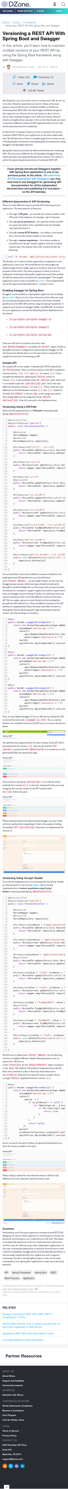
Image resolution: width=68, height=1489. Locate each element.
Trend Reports (25, 11)
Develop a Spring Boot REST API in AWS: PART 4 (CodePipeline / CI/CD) (27, 1315)
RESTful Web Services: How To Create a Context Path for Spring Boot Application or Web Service (31, 1325)
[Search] (63, 4)
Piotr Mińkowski (20, 66)
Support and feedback (13, 1380)
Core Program (9, 1415)
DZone (6, 22)
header (36, 885)
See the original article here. (19, 1289)
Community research (12, 1385)
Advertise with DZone (12, 1394)
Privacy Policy (9, 1435)
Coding (16, 22)
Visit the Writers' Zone (13, 1419)
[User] (55, 4)
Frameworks (29, 22)
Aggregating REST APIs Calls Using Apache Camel (28, 1333)
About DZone (8, 1375)
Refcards (8, 11)
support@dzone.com (12, 1458)
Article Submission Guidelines (17, 1405)
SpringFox (10, 297)
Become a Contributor (13, 1410)
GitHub (41, 280)
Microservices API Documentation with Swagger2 (33, 176)
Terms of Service (10, 1430)
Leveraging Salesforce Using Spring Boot (23, 1339)
